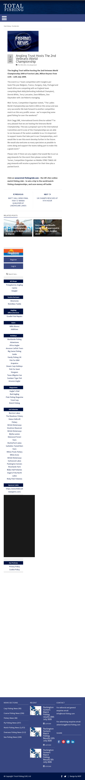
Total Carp (14, 400)
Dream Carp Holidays (14, 366)
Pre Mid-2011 (22, 65)
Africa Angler (14, 345)
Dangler (15, 291)
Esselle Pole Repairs (14, 316)
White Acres (14, 455)
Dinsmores (14, 301)
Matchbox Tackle (14, 304)
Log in (13, 266)
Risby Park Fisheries (14, 479)
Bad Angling (14, 394)
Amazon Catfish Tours (14, 348)
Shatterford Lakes (14, 443)
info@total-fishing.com (65, 713)
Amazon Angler (14, 381)
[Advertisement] (19, 526)
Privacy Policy (14, 566)
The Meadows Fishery (14, 416)
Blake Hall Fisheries (14, 470)
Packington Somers (14, 464)
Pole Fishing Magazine (14, 397)
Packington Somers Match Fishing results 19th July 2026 (48, 713)
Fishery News (9, 718)
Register (13, 259)
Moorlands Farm (14, 467)
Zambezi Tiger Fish (14, 378)
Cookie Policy (14, 569)
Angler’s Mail (14, 391)
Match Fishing (14, 403)
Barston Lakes (14, 413)
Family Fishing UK (14, 357)
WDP (79, 776)
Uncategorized (32, 65)
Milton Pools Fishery (14, 452)
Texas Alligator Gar (14, 375)
